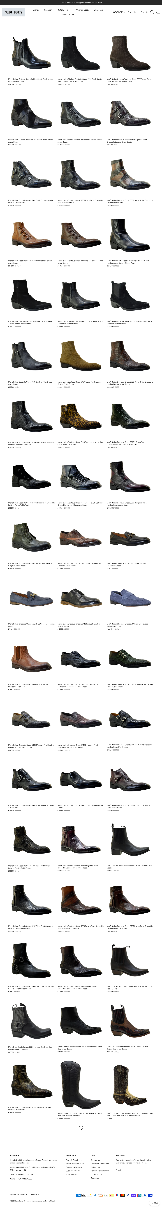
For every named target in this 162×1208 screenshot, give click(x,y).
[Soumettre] (151, 1170)
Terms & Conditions (74, 1160)
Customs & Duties (73, 1171)
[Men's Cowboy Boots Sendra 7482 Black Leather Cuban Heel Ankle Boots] (81, 1021)
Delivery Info (96, 1167)
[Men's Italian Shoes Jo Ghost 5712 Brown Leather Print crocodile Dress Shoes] (81, 537)
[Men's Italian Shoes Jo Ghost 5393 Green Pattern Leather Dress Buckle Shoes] (130, 658)
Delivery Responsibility (100, 1171)
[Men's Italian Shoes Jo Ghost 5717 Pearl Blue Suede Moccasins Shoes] (130, 598)
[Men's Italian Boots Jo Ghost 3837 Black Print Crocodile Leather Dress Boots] (81, 174)
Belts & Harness (64, 10)
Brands (36, 10)
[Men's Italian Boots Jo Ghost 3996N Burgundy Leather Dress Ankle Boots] (130, 779)
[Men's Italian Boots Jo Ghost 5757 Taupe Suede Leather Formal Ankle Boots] (81, 356)
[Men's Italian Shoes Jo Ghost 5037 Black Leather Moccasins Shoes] (130, 537)
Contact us (95, 1160)
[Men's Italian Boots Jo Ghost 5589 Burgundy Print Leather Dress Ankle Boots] (130, 477)
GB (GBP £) (118, 12)
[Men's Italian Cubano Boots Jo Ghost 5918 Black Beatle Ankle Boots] (31, 113)
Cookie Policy (96, 1174)
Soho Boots (19, 1201)
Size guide (95, 1178)
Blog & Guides (68, 14)
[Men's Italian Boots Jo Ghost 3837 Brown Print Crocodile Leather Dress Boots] (130, 174)
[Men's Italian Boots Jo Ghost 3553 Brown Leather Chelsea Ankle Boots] (31, 658)
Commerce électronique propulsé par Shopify (40, 1201)
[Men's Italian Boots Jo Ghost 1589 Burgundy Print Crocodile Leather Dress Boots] (130, 113)
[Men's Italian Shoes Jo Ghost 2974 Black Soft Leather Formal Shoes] (81, 598)
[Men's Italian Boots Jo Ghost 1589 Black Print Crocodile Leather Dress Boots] (31, 174)
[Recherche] (152, 12)
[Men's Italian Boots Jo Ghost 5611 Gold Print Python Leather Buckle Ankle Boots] (31, 839)
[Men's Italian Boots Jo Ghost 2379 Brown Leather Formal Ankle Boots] (81, 234)
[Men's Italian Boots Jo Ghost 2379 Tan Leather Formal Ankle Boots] (31, 234)
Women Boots (82, 10)
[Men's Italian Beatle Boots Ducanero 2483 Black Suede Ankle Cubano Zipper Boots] (31, 295)
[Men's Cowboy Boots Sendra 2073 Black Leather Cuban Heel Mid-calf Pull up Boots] (81, 1084)
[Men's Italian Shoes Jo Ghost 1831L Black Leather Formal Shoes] (81, 779)
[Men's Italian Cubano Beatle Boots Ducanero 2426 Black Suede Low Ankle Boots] (130, 295)
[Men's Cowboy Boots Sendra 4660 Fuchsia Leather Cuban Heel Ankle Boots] (130, 1021)
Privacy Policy (71, 1174)
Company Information (100, 1164)
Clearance (98, 10)
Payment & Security (74, 1167)
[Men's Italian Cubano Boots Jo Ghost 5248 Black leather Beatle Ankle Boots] (31, 53)
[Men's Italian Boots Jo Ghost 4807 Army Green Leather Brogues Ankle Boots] (31, 537)
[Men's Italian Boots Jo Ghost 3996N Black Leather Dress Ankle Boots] (31, 779)
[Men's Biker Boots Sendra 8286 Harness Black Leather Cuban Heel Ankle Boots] (31, 1021)
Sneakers (48, 10)
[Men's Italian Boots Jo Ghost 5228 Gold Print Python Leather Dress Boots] (31, 1081)
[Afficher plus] (81, 1127)
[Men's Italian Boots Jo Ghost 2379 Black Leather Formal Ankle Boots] (81, 113)
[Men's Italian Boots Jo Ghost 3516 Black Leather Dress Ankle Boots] (31, 356)
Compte (144, 12)
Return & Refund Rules (75, 1164)
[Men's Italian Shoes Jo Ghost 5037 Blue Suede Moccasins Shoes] (31, 598)
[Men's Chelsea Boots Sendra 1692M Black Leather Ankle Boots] (130, 839)
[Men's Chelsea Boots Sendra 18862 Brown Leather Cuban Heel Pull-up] (130, 960)
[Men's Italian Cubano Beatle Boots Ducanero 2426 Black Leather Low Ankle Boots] (81, 295)
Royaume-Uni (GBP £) (17, 1194)
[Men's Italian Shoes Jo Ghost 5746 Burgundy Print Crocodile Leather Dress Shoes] (81, 719)
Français (132, 12)
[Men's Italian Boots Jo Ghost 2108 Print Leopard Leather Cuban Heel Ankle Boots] (81, 416)
